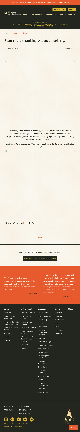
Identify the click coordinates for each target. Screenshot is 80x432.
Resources (50, 15)
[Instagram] (6, 419)
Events (23, 348)
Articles (7, 333)
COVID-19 (41, 338)
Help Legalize (59, 9)
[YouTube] (12, 419)
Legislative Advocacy (28, 328)
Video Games (43, 392)
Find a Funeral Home (47, 24)
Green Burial (63, 24)
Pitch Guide (8, 410)
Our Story (58, 313)
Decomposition (43, 327)
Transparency (25, 410)
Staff (57, 323)
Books (40, 380)
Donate (71, 9)
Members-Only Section (26, 323)
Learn (24, 15)
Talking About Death (45, 316)
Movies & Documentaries (43, 384)
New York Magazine (14, 223)
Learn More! (63, 2)
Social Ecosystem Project (27, 332)
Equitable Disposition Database (40, 26)
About (61, 15)
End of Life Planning (45, 345)
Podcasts (41, 389)
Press (57, 327)
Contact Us (59, 330)
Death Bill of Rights (45, 342)
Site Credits (24, 406)
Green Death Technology (42, 372)
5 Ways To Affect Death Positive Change (27, 339)
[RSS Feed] (32, 419)
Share (67, 48)
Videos (6, 337)
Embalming (42, 320)
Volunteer (24, 345)
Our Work (58, 316)
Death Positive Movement (9, 317)
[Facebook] (19, 419)
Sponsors (58, 334)
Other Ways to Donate (26, 317)
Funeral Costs (43, 352)
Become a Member (28, 313)
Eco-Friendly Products (42, 362)
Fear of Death (43, 313)
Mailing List (9, 406)
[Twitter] (25, 419)
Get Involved (36, 15)
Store (70, 15)
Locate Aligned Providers (43, 357)
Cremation (42, 323)
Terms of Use (24, 414)
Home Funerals (43, 349)
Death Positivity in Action (11, 329)
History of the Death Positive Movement (11, 323)
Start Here (7, 313)
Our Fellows (59, 320)
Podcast (7, 340)
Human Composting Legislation (25, 24)
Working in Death (44, 376)
